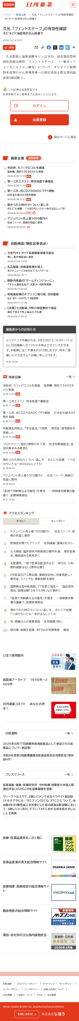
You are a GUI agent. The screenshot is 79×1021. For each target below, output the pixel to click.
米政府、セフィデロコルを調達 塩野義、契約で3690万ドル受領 (38, 387)
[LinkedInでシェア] (61, 47)
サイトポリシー (66, 984)
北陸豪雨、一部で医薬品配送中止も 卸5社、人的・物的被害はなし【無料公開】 (42, 565)
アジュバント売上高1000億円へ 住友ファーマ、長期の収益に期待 (38, 477)
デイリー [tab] (21, 521)
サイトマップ (49, 984)
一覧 (69, 376)
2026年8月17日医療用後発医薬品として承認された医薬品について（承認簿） (38, 745)
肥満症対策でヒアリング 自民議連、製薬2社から (41, 543)
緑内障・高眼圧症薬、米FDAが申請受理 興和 (39, 630)
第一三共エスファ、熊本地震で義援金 (28, 401)
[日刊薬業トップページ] (39, 5)
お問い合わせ (25, 1014)
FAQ (39, 995)
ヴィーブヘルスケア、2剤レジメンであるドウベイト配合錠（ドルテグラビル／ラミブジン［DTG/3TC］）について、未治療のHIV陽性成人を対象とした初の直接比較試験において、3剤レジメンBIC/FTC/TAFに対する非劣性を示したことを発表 (39, 805)
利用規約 (7, 984)
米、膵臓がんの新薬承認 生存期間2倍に (36, 621)
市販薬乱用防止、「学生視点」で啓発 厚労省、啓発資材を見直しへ (39, 430)
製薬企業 (21, 15)
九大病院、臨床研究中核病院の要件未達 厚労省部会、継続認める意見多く (42, 553)
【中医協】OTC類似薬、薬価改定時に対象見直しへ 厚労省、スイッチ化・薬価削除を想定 (43, 576)
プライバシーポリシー (27, 984)
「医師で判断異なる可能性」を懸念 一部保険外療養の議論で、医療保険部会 (39, 493)
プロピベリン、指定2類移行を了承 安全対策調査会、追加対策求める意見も (38, 446)
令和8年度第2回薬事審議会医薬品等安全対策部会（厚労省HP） (38, 757)
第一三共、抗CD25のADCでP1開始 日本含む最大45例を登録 (39, 414)
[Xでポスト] (55, 47)
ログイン (39, 106)
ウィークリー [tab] (58, 521)
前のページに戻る (65, 137)
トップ (7, 15)
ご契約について (25, 995)
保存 (11, 47)
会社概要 (51, 995)
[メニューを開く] (73, 5)
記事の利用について (54, 989)
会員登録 (8, 4)
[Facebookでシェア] (49, 47)
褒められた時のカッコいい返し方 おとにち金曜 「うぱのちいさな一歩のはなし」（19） (39, 461)
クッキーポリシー (11, 989)
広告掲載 (7, 995)
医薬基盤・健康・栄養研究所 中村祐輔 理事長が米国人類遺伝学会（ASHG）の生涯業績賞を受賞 (38, 787)
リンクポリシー (31, 989)
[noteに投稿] (74, 47)
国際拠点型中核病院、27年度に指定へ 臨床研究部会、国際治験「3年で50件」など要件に (42, 588)
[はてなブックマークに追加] (67, 47)
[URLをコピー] (42, 47)
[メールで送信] (36, 47)
